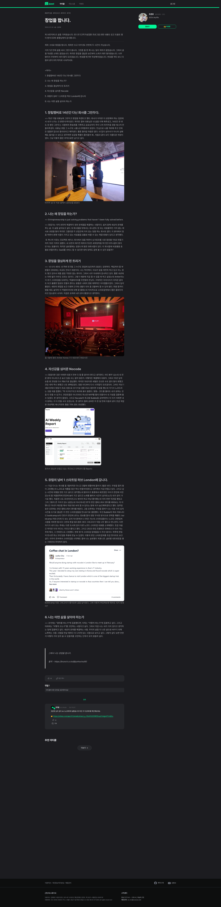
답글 (55, 723)
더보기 (83, 748)
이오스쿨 (72, 4)
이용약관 (48, 883)
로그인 (172, 4)
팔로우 (147, 26)
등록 (84, 700)
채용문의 (68, 883)
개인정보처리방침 (58, 883)
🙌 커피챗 (167, 26)
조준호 (151, 14)
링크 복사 (61, 678)
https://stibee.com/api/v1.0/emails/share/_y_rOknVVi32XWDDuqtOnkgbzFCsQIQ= (83, 716)
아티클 (62, 4)
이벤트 (81, 4)
